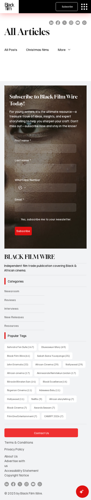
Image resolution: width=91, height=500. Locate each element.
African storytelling (63, 399)
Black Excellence (56, 381)
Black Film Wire (20, 355)
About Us (11, 456)
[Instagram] (71, 22)
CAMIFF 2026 (55, 416)
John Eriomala (19, 364)
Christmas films (37, 49)
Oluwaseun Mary (54, 347)
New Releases (14, 317)
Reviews (10, 300)
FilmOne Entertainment (23, 416)
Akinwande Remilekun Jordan (58, 373)
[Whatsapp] (84, 22)
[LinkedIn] (51, 22)
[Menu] (84, 7)
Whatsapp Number (27, 180)
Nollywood (75, 364)
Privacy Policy (14, 449)
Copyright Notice (16, 475)
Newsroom (11, 291)
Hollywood (17, 399)
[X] (64, 22)
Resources (11, 325)
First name (23, 140)
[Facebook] (58, 22)
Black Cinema (18, 407)
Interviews (11, 308)
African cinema (19, 373)
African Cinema (48, 364)
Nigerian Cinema (21, 390)
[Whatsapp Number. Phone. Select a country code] (22, 187)
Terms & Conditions (18, 442)
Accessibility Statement (21, 470)
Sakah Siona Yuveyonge (54, 355)
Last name (23, 160)
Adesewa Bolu (51, 390)
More (62, 49)
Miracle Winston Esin (22, 381)
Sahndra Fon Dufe (22, 347)
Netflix (38, 399)
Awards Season (46, 407)
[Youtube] (78, 22)
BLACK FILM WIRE (29, 256)
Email (19, 199)
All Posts (10, 49)
